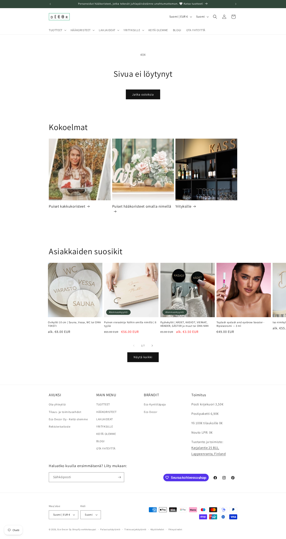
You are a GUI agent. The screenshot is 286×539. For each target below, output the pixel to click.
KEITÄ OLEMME (106, 434)
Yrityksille (183, 206)
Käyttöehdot (157, 529)
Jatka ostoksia (143, 94)
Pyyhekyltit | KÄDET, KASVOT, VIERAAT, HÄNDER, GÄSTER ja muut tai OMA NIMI (184, 324)
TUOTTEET (103, 404)
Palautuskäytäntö (110, 529)
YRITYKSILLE (104, 426)
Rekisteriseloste (60, 426)
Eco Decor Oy (64, 529)
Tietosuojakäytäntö (135, 529)
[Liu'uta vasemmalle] (133, 345)
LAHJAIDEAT (104, 419)
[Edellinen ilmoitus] (50, 4)
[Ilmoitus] (235, 4)
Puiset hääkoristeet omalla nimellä (141, 206)
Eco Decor (150, 412)
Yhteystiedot (175, 529)
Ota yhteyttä (57, 404)
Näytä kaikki (143, 357)
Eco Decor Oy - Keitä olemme (68, 419)
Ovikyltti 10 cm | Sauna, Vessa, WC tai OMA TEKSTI (74, 324)
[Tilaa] (119, 477)
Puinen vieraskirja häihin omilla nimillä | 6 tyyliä (130, 324)
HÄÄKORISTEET (106, 412)
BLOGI (100, 441)
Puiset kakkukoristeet (67, 206)
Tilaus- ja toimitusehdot (65, 412)
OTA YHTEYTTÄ (105, 448)
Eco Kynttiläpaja (155, 404)
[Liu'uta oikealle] (152, 345)
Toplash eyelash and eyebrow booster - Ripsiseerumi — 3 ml (240, 324)
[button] (57, 30)
